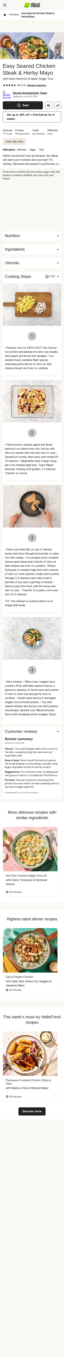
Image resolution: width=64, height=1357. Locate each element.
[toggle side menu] (5, 5)
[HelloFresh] (32, 5)
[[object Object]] (48, 105)
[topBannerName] (32, 26)
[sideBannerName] (32, 205)
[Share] (57, 105)
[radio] (4, 85)
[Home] (5, 15)
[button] (32, 249)
